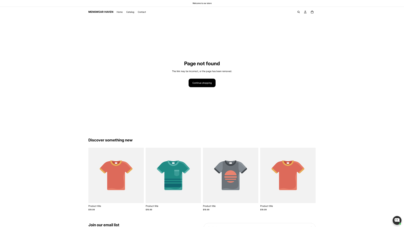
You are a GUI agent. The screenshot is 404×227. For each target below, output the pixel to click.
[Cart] (312, 12)
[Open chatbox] (397, 220)
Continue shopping (202, 82)
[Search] (298, 12)
